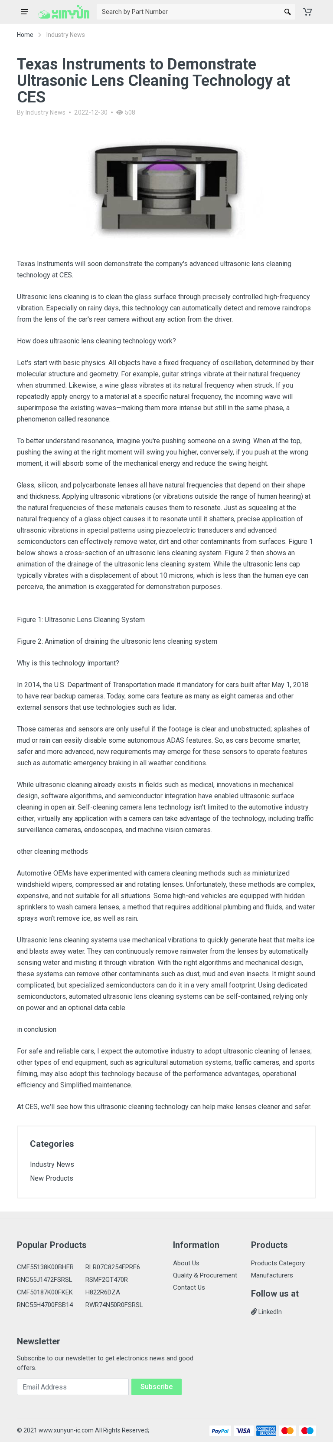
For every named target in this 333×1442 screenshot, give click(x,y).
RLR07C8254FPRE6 (112, 1267)
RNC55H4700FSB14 (45, 1305)
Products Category (278, 1263)
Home (25, 34)
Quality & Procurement (205, 1275)
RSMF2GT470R (106, 1280)
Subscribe (156, 1387)
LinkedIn (269, 1312)
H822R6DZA (102, 1292)
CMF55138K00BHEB (45, 1267)
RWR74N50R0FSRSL (114, 1305)
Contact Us (189, 1287)
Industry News (46, 112)
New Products (51, 1178)
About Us (186, 1263)
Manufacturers (272, 1275)
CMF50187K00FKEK (45, 1292)
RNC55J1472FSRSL (44, 1280)
